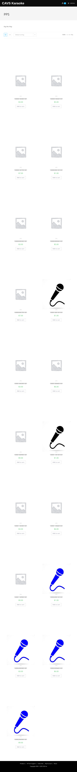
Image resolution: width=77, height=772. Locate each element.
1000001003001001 (20, 99)
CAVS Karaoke (13, 3)
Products (22, 763)
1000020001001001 (56, 597)
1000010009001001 (20, 455)
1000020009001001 (20, 739)
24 (69, 35)
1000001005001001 (56, 99)
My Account (48, 763)
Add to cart (20, 106)
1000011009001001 (20, 597)
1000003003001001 (20, 241)
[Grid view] (5, 34)
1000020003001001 (20, 668)
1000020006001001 (56, 668)
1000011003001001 (20, 526)
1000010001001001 (56, 312)
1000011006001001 (56, 526)
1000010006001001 (56, 383)
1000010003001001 (20, 383)
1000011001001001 (56, 455)
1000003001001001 (56, 170)
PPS (21, 96)
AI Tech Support (31, 763)
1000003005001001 (56, 241)
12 (67, 35)
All (72, 35)
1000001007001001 (20, 170)
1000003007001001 (20, 312)
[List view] (10, 34)
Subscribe (40, 763)
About (55, 763)
